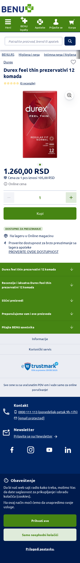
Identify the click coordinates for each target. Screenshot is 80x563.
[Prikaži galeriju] (69, 95)
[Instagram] (30, 450)
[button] (56, 24)
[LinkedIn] (68, 450)
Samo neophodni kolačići (40, 535)
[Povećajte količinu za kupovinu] (71, 197)
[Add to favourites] (73, 62)
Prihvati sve (40, 521)
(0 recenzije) (27, 83)
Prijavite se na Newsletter (33, 436)
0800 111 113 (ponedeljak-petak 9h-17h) (48, 412)
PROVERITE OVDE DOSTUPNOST (33, 251)
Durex (8, 62)
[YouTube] (49, 450)
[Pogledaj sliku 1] (40, 164)
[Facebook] (12, 450)
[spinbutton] (40, 197)
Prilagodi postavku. (40, 549)
